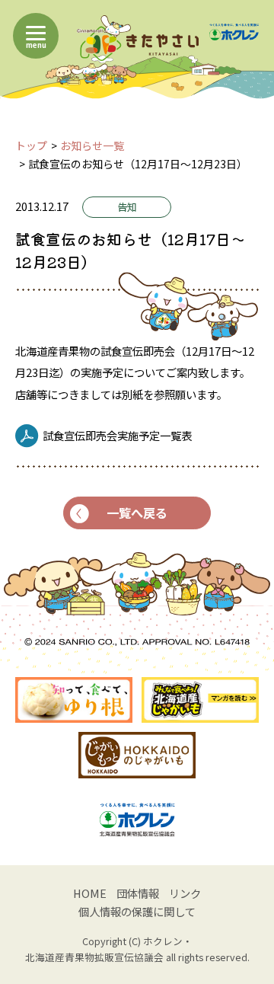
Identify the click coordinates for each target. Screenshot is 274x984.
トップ (31, 145)
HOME (90, 893)
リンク (185, 893)
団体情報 (137, 893)
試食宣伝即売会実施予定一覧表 (117, 435)
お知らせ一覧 (92, 145)
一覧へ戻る (137, 512)
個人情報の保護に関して (137, 911)
